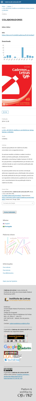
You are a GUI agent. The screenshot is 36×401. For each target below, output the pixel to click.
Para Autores (6, 270)
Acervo (9, 6)
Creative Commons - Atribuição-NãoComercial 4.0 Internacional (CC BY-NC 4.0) (17, 376)
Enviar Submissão (9, 212)
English (7, 223)
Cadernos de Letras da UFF (13, 2)
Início (3, 6)
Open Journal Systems (10, 281)
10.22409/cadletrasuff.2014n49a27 (11, 195)
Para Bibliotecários (8, 273)
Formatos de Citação (9, 203)
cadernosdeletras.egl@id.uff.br (20, 323)
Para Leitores (6, 267)
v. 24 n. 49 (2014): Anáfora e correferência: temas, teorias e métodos (18, 9)
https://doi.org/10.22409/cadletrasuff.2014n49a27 (18, 35)
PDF (6, 112)
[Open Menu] (2, 2)
